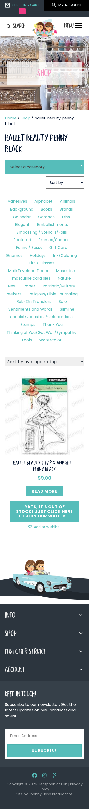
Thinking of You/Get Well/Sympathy (41, 332)
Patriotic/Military (59, 286)
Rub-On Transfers (33, 301)
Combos (46, 217)
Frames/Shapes (53, 240)
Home (11, 118)
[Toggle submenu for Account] (81, 669)
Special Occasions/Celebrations (41, 317)
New (12, 286)
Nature (64, 278)
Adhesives (17, 201)
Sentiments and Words (30, 309)
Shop (25, 118)
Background (21, 209)
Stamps (27, 324)
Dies (66, 217)
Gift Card (58, 247)
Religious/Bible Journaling (53, 294)
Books (46, 209)
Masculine (65, 271)
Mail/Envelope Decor (28, 271)
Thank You (53, 324)
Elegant (22, 224)
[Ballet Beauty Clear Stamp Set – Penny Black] (44, 415)
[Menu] (78, 27)
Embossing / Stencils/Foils (41, 232)
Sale (63, 301)
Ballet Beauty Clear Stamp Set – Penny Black (44, 466)
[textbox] (44, 167)
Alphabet (43, 201)
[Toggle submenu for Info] (81, 615)
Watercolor (50, 340)
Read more (44, 491)
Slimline (67, 309)
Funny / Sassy (29, 247)
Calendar (22, 217)
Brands (66, 209)
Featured (22, 240)
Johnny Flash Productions (51, 794)
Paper (29, 286)
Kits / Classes (41, 263)
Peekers (13, 294)
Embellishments (52, 224)
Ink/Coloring (65, 255)
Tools (27, 340)
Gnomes (14, 255)
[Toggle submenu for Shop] (81, 633)
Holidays (38, 255)
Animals (67, 201)
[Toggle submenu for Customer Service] (81, 651)
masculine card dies (31, 278)
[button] (43, 527)
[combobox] (44, 163)
